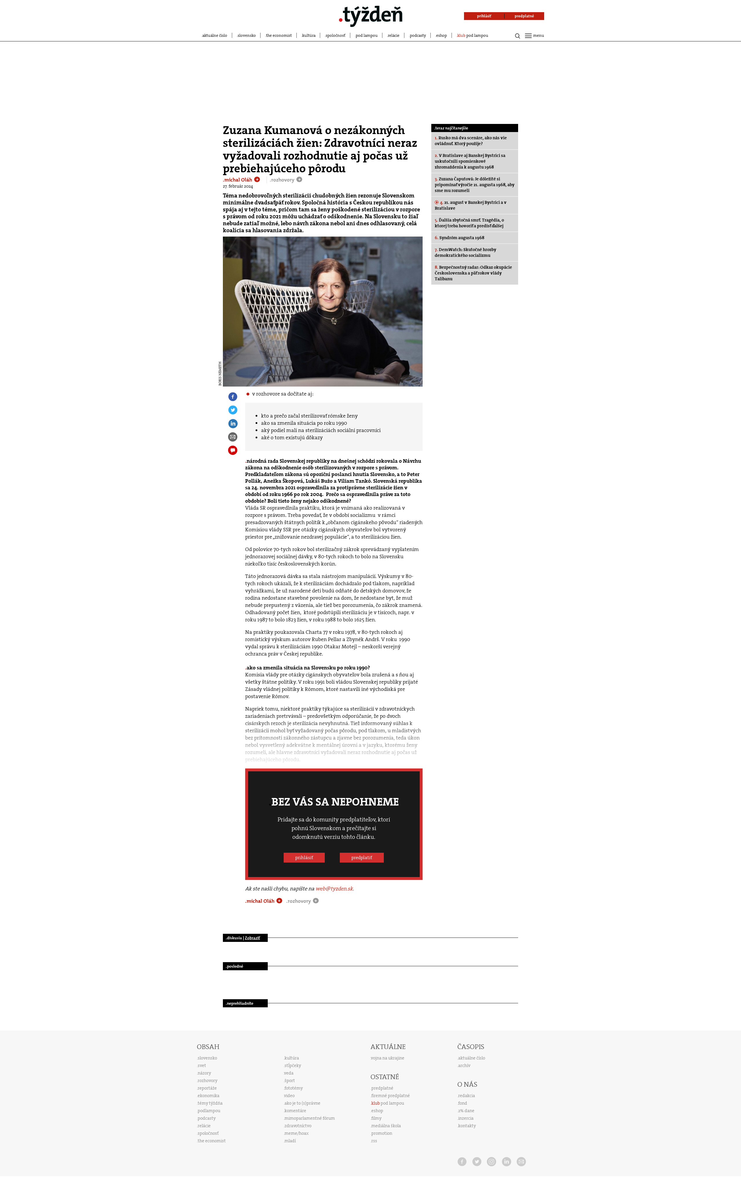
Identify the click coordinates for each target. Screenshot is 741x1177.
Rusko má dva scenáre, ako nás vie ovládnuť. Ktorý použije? (471, 141)
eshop (441, 35)
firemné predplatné (390, 1096)
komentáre (295, 1111)
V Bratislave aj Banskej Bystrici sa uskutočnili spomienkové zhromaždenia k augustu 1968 (470, 161)
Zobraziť (252, 937)
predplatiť (361, 857)
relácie (393, 35)
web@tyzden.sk (334, 888)
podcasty (418, 35)
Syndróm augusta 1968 (459, 238)
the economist (279, 35)
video (289, 1096)
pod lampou (367, 35)
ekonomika (208, 1096)
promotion (381, 1133)
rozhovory (207, 1080)
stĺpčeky (293, 1065)
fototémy (294, 1088)
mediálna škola (386, 1126)
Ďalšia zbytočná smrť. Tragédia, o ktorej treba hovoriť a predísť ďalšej (469, 223)
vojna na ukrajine (387, 1058)
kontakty (467, 1126)
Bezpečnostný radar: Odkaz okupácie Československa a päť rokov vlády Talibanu (473, 273)
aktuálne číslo (214, 35)
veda (289, 1073)
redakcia (466, 1096)
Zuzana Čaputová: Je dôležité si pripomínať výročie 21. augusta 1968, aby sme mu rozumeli (474, 184)
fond (462, 1103)
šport (290, 1080)
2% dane (466, 1111)
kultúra (309, 35)
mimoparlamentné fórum (310, 1118)
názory (204, 1073)
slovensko (247, 35)
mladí (290, 1141)
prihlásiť (304, 857)
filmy (376, 1118)
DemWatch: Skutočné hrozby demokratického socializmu (465, 252)
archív (464, 1065)
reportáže (207, 1088)
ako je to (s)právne (302, 1103)
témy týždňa (210, 1103)
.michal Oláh (238, 179)
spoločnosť (335, 35)
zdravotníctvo (298, 1126)
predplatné (382, 1088)
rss (374, 1141)
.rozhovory (283, 179)
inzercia (466, 1118)
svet (202, 1065)
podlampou (209, 1111)
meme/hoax (297, 1133)
